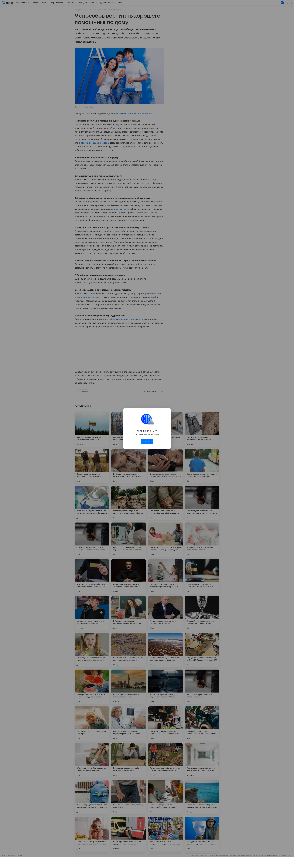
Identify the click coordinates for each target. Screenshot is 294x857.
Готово (147, 442)
